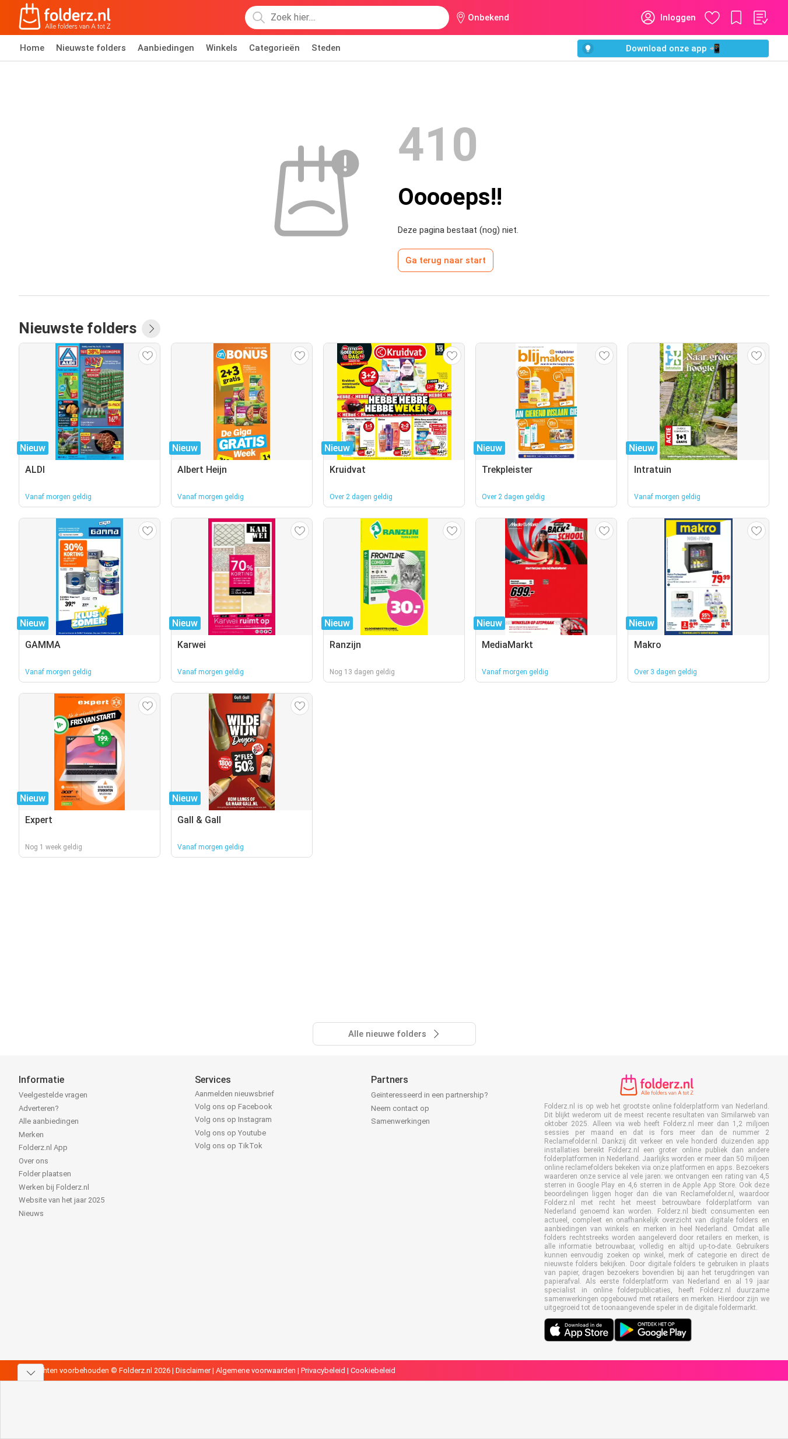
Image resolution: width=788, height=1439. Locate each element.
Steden (326, 48)
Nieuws (31, 1213)
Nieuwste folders (91, 48)
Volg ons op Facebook (233, 1106)
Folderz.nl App (43, 1147)
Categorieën (274, 48)
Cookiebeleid (373, 1370)
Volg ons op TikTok (228, 1145)
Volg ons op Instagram (233, 1119)
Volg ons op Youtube (230, 1132)
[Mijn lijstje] (760, 17)
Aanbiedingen (166, 48)
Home (32, 48)
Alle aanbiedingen (49, 1121)
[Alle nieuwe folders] (151, 328)
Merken (31, 1134)
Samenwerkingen (400, 1121)
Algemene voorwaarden (256, 1370)
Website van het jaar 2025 (61, 1200)
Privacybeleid (323, 1370)
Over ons (33, 1160)
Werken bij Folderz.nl (54, 1187)
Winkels (221, 48)
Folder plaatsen (45, 1173)
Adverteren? (39, 1108)
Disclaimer (193, 1370)
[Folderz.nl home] (65, 17)
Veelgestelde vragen (53, 1094)
